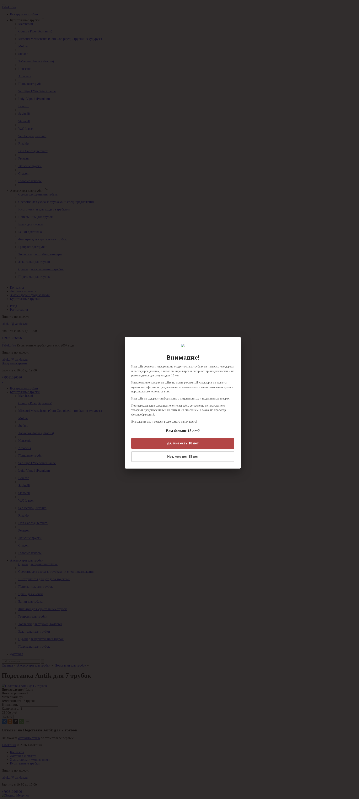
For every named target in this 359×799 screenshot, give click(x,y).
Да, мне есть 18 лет (183, 443)
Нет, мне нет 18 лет (183, 456)
